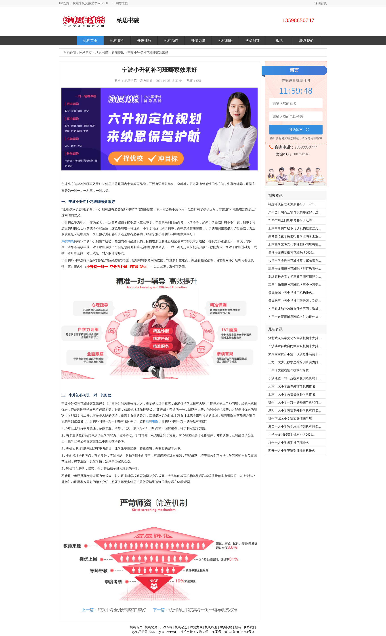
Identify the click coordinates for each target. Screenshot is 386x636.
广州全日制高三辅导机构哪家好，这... (294, 212)
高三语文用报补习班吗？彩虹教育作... (294, 268)
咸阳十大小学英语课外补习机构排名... (294, 410)
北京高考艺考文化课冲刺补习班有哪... (294, 244)
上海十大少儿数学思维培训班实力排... (294, 362)
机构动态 (171, 40)
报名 (279, 40)
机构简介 (117, 40)
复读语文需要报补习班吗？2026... (291, 252)
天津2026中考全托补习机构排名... (291, 292)
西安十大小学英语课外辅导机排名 (291, 450)
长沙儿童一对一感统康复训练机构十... (294, 378)
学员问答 (252, 40)
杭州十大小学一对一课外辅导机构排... (294, 402)
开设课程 (144, 40)
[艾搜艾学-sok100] (87, 21)
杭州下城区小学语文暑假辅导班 (290, 418)
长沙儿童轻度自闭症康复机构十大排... (294, 346)
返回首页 (321, 3)
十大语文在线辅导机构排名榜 (288, 370)
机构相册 (225, 40)
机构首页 (90, 40)
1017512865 (301, 154)
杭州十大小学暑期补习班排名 (288, 442)
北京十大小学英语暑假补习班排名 (291, 394)
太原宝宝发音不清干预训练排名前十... (294, 354)
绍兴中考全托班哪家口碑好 (122, 610)
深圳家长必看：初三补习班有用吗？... (294, 276)
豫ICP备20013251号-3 (239, 632)
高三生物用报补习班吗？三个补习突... (294, 284)
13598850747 (306, 147)
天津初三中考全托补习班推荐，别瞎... (294, 300)
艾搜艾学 (202, 632)
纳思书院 (122, 3)
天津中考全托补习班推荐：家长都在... (294, 260)
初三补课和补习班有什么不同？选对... (294, 309)
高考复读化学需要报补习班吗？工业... (294, 236)
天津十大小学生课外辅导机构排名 (291, 386)
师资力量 (198, 40)
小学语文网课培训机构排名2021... (291, 434)
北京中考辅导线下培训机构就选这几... (294, 228)
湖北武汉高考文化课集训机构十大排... (294, 338)
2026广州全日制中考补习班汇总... (291, 220)
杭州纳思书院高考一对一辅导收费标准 (203, 610)
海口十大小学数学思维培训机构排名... (294, 426)
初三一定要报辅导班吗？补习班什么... (294, 317)
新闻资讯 (117, 52)
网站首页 (85, 52)
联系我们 (306, 40)
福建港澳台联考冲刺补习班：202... (292, 204)
